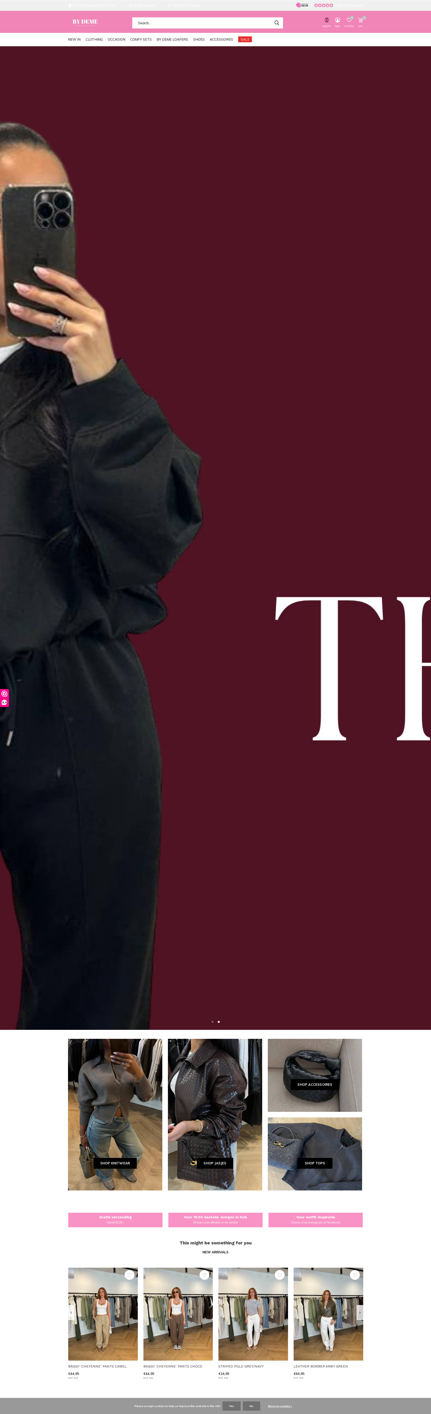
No (251, 1406)
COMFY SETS (141, 39)
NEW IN (74, 39)
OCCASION (116, 39)
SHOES (199, 39)
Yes (231, 1406)
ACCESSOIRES (221, 39)
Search (276, 23)
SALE (245, 39)
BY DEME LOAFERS (172, 39)
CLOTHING (94, 39)
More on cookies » (280, 1406)
